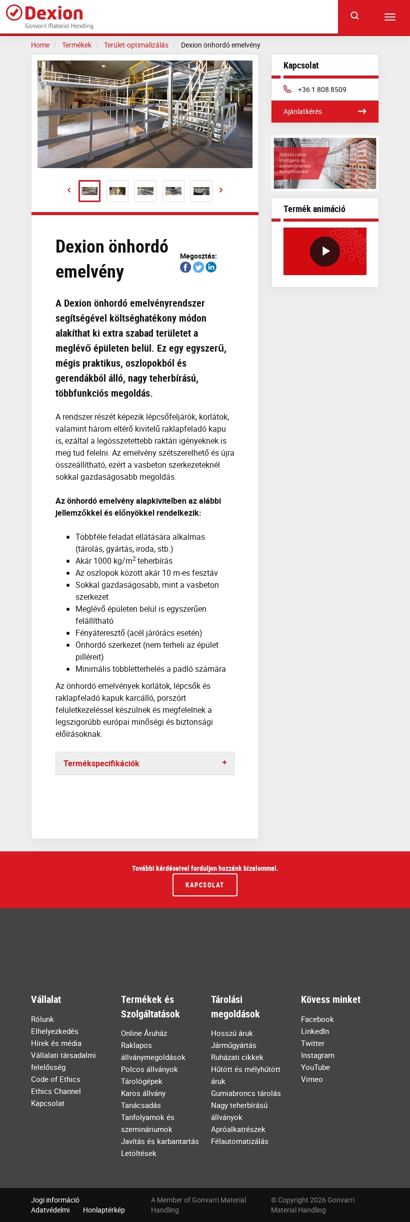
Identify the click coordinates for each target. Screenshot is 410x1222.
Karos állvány (143, 1093)
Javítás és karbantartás (160, 1141)
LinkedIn (315, 1031)
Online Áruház (144, 1033)
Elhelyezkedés (54, 1031)
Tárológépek (141, 1081)
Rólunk (42, 1019)
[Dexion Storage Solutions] (49, 17)
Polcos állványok (149, 1069)
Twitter (312, 1043)
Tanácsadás (141, 1105)
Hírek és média (56, 1043)
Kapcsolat (205, 884)
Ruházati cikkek (237, 1057)
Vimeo (312, 1079)
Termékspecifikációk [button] (102, 763)
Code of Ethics (55, 1079)
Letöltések (138, 1153)
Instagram (317, 1055)
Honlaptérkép (104, 1209)
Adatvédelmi (50, 1209)
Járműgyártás (233, 1045)
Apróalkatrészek (238, 1129)
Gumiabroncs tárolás (246, 1093)
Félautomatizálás (239, 1141)
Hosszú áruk (232, 1033)
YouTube (315, 1067)
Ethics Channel (56, 1091)
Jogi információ (55, 1199)
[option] (145, 114)
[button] (69, 190)
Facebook (317, 1019)
